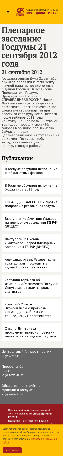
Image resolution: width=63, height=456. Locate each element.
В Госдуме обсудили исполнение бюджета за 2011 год (31, 187)
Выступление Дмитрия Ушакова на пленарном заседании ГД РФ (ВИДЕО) (31, 222)
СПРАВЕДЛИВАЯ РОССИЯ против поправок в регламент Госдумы (31, 204)
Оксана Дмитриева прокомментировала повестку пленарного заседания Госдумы (30, 332)
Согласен (12, 450)
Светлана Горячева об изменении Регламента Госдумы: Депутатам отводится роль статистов (31, 286)
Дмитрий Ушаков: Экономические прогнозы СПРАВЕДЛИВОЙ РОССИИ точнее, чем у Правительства (28, 310)
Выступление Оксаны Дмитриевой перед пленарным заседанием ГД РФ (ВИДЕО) (30, 243)
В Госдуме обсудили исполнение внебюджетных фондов (31, 171)
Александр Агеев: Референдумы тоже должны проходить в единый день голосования (30, 263)
